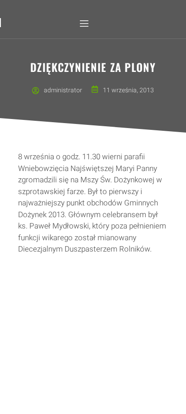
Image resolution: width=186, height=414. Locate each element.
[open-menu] (83, 23)
